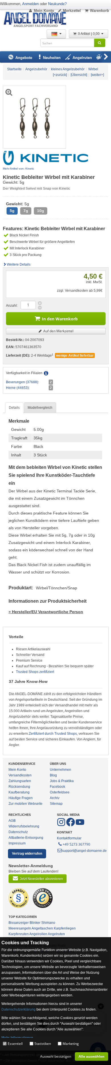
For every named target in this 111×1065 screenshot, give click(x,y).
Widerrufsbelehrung (24, 826)
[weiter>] (97, 75)
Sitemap (56, 804)
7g (25, 211)
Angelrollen (38, 934)
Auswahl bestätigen (55, 1056)
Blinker (35, 923)
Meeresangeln (20, 928)
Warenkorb (99, 11)
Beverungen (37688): (22, 382)
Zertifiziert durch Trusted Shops (53, 734)
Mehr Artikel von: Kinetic (18, 168)
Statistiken (42, 1043)
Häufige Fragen (21, 798)
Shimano (48, 923)
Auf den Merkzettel (57, 331)
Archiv (54, 798)
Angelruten (56, 934)
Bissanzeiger (19, 923)
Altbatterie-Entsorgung (26, 838)
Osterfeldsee (59, 792)
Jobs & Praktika (62, 781)
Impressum (17, 843)
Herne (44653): (18, 388)
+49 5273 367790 (76, 844)
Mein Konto (44, 11)
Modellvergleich (40, 408)
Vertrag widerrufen (27, 854)
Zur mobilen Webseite (25, 804)
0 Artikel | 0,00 (89, 34)
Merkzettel (72, 11)
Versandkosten (20, 775)
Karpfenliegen (65, 928)
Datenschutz (18, 832)
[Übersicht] (79, 75)
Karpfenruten (19, 934)
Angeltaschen (42, 928)
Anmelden (30, 4)
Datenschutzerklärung (18, 1009)
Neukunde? (57, 4)
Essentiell (15, 1043)
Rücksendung (19, 787)
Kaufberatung (19, 792)
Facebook (57, 787)
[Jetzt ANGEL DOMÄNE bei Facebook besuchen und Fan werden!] (61, 825)
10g (40, 211)
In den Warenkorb (60, 318)
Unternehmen (60, 770)
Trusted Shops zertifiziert (35, 672)
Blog (53, 775)
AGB (12, 821)
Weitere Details (18, 264)
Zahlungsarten (20, 781)
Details (14, 408)
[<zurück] (60, 75)
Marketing (71, 1043)
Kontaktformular (69, 838)
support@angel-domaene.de (84, 851)
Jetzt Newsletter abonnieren (41, 879)
